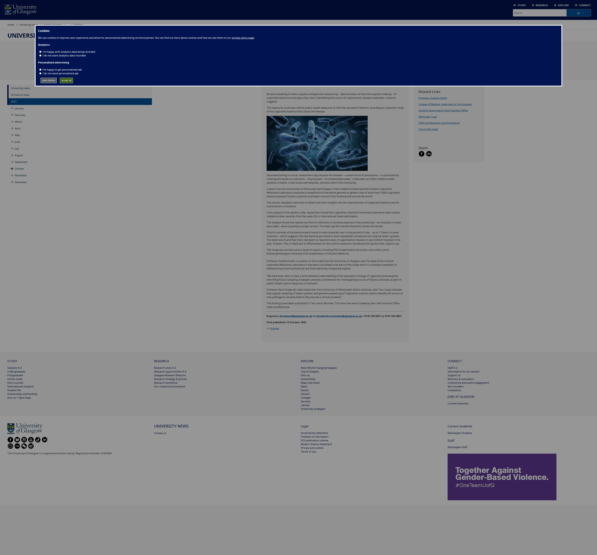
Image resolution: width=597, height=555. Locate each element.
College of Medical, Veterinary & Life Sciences (445, 104)
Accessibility (308, 379)
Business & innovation (461, 379)
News (304, 386)
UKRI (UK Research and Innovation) (439, 123)
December (21, 182)
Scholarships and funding (22, 394)
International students (20, 386)
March (18, 121)
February (20, 115)
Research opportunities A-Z (170, 371)
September (21, 162)
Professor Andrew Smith (433, 98)
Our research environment (169, 386)
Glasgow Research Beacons (170, 375)
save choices (48, 80)
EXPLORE (307, 361)
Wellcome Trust (428, 116)
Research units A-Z (165, 368)
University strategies (313, 409)
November (21, 175)
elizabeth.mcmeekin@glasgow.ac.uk (339, 316)
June (17, 141)
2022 (14, 101)
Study (522, 5)
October (19, 168)
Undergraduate (16, 371)
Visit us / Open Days (19, 397)
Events (305, 390)
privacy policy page (243, 37)
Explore (563, 5)
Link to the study (428, 129)
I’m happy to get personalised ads (62, 69)
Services (305, 401)
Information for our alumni (463, 371)
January (19, 108)
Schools (305, 394)
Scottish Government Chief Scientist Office (443, 110)
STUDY (12, 361)
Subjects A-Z (14, 368)
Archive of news (20, 95)
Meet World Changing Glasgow (319, 368)
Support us (454, 375)
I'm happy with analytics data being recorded (69, 51)
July (17, 148)
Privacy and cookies (312, 448)
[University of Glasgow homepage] (20, 9)
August (19, 155)
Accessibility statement (314, 433)
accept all (66, 80)
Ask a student (455, 386)
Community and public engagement (468, 382)
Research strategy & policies (170, 379)
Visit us (305, 375)
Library (305, 405)
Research (542, 5)
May (17, 135)
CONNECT (455, 361)
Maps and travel (310, 382)
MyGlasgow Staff (457, 447)
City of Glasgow (310, 371)
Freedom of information (315, 436)
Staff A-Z (453, 368)
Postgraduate (15, 375)
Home (10, 24)
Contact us (160, 433)
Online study (14, 379)
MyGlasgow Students (460, 433)
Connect (585, 5)
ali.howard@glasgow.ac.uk (295, 316)
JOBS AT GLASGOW (461, 397)
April (18, 128)
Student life (14, 390)
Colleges (306, 397)
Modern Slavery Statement (316, 444)
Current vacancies (458, 403)
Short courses (15, 382)
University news (28, 24)
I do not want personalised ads (61, 73)
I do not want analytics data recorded (64, 55)
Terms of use (308, 451)
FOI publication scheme (314, 440)
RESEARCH (161, 361)
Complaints (454, 390)
